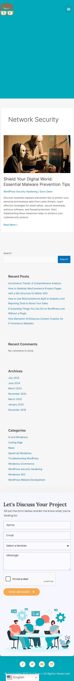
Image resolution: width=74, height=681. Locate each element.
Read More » (11, 224)
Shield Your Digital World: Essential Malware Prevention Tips (37, 181)
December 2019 (17, 409)
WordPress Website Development (26, 479)
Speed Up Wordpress (19, 453)
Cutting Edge (15, 442)
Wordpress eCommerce (21, 463)
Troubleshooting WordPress (23, 458)
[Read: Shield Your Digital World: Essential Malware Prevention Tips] (37, 153)
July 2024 (13, 377)
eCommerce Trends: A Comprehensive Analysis (34, 283)
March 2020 (15, 399)
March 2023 (15, 388)
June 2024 (14, 383)
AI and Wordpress (18, 437)
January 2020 (16, 404)
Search (8, 253)
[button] (68, 9)
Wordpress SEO (16, 474)
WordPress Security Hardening (21, 191)
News (11, 447)
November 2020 (17, 393)
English (18, 677)
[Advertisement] (37, 58)
